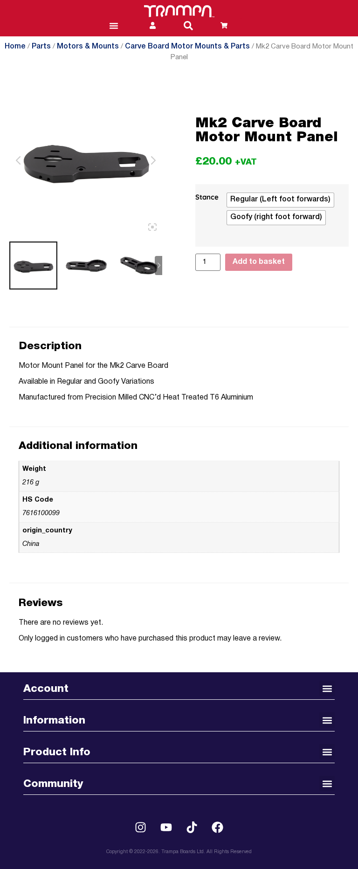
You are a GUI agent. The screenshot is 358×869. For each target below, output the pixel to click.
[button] (188, 25)
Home (15, 46)
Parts (41, 46)
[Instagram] (140, 827)
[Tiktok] (192, 827)
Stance (207, 197)
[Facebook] (217, 827)
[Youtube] (166, 827)
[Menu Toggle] (113, 25)
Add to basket (259, 262)
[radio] (280, 200)
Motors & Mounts (88, 46)
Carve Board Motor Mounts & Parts (187, 46)
